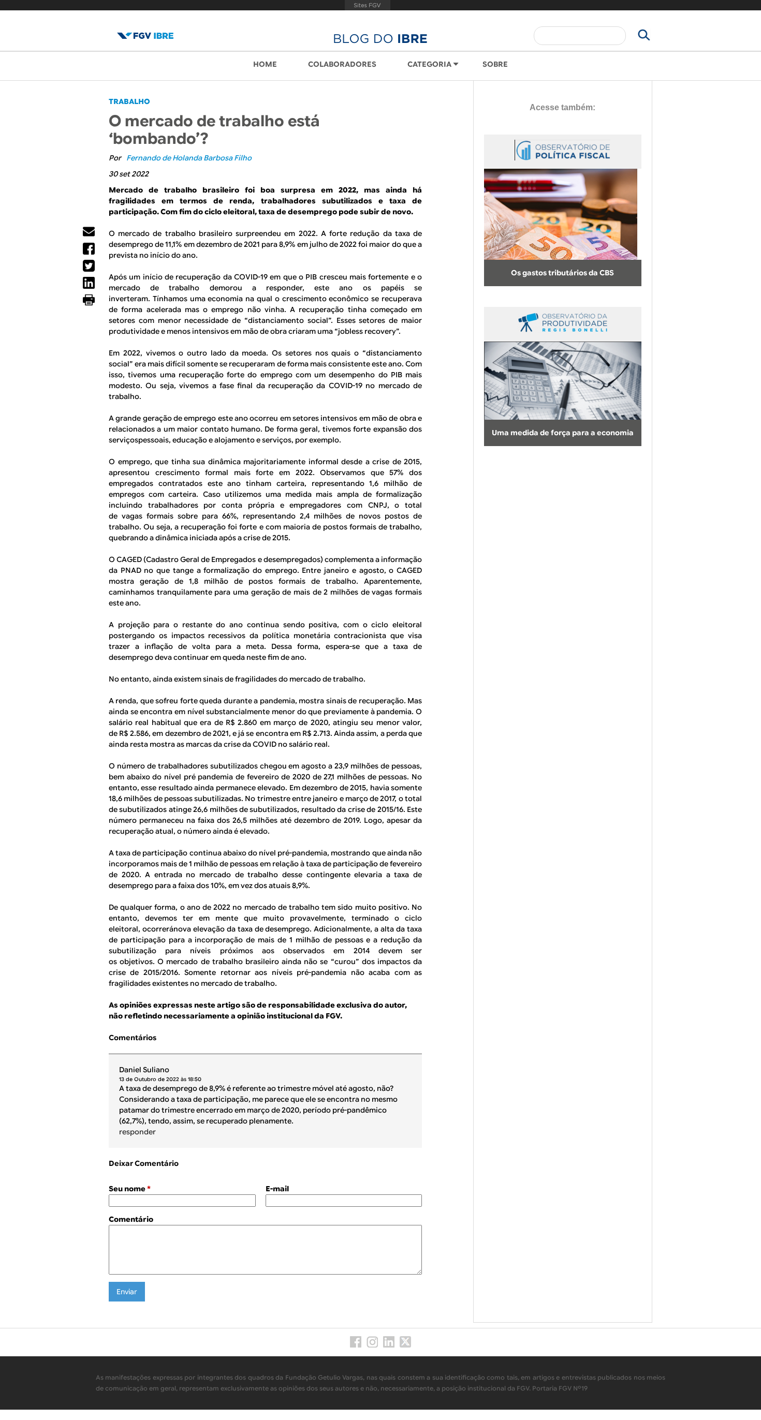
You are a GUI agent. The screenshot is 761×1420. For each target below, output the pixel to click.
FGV (368, 5)
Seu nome (130, 1188)
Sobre (495, 64)
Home (265, 64)
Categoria (429, 64)
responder (137, 1131)
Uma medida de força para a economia (563, 432)
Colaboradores (342, 64)
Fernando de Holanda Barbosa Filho (189, 157)
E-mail (277, 1188)
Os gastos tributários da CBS (562, 272)
